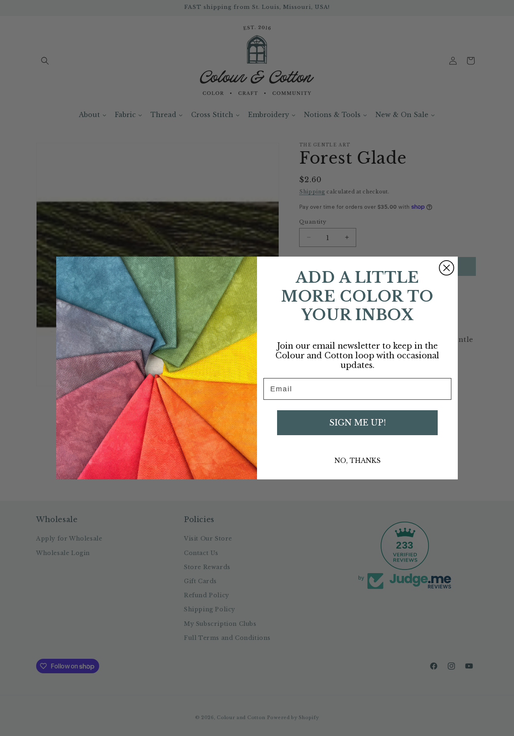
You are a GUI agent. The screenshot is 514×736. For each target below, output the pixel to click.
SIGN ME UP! (357, 423)
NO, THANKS (358, 460)
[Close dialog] (446, 268)
